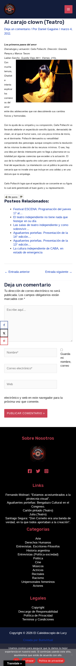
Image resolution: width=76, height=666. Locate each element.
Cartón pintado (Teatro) (38, 510)
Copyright (38, 607)
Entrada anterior (17, 272)
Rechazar (28, 660)
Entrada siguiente (58, 272)
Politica (38, 558)
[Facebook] (30, 471)
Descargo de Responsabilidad (38, 611)
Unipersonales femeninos (38, 582)
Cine (38, 562)
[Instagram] (46, 471)
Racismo (38, 578)
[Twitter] (38, 471)
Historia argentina (38, 550)
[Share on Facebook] (4, 325)
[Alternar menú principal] (69, 9)
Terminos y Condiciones (38, 619)
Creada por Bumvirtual (38, 640)
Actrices (38, 570)
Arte (38, 538)
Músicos (38, 566)
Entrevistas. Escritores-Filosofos (38, 546)
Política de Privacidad (38, 615)
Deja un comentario (17, 29)
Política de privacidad (51, 660)
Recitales (38, 574)
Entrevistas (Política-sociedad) (38, 554)
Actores (38, 585)
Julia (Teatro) (38, 514)
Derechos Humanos (38, 542)
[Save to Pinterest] (4, 341)
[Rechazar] (71, 655)
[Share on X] (4, 333)
